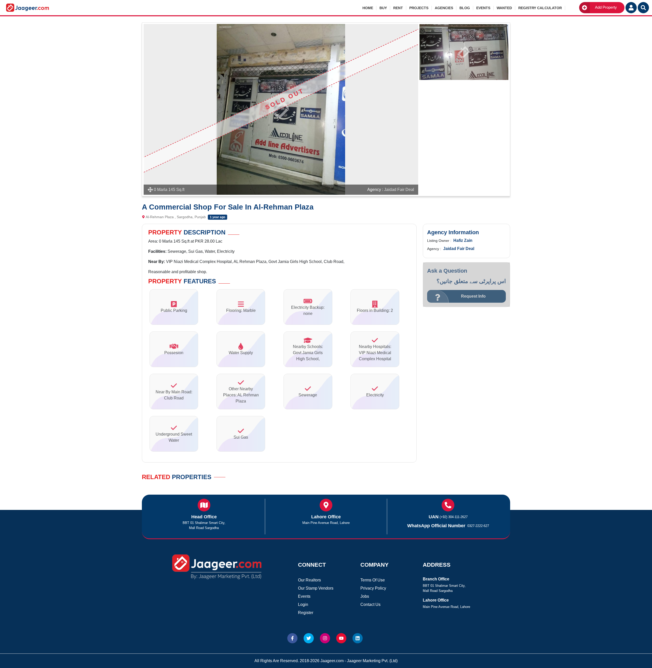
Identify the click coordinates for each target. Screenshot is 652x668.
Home (367, 8)
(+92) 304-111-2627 (454, 517)
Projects (418, 8)
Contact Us (370, 604)
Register (305, 612)
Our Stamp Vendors (315, 588)
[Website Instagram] (325, 638)
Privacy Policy (373, 588)
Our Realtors (309, 580)
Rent (398, 8)
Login (303, 604)
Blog (464, 8)
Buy (383, 8)
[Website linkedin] (357, 638)
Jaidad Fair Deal (399, 189)
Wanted (504, 8)
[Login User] (631, 7)
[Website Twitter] (309, 638)
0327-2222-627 (478, 526)
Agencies (444, 8)
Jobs (364, 596)
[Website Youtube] (341, 638)
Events (483, 8)
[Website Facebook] (292, 638)
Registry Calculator (540, 8)
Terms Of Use (372, 580)
